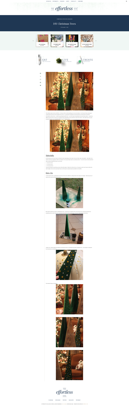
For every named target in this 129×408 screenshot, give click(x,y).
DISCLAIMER (64, 404)
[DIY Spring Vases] (57, 40)
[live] (64, 60)
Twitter (64, 400)
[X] (40, 76)
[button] (126, 1)
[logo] (64, 8)
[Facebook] (40, 73)
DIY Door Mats (42, 44)
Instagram (57, 400)
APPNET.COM (85, 404)
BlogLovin (71, 400)
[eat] (44, 60)
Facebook (51, 400)
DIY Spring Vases (57, 44)
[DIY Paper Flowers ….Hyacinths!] (72, 40)
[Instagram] (40, 79)
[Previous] (33, 40)
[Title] (40, 85)
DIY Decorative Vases (87, 44)
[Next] (95, 40)
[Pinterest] (40, 82)
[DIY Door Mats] (42, 40)
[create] (84, 60)
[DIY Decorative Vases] (87, 40)
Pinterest (78, 400)
